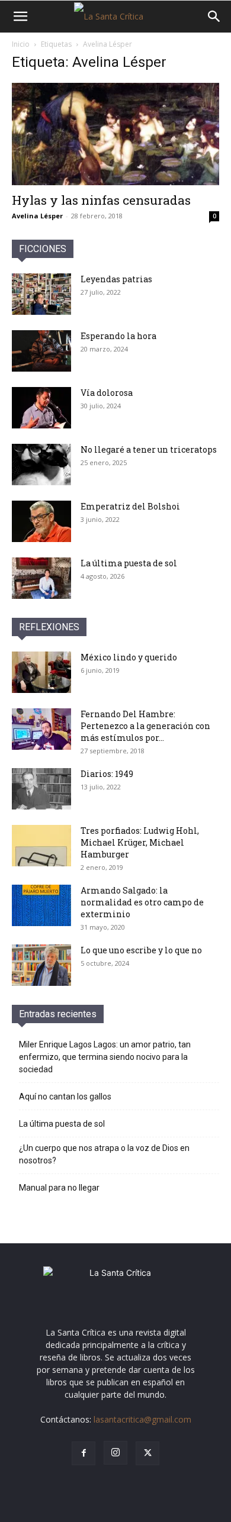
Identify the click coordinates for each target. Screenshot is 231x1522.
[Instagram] (115, 1453)
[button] (20, 17)
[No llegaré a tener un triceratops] (41, 464)
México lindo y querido (129, 657)
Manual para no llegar (59, 1187)
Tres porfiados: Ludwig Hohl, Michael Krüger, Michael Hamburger (140, 842)
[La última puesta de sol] (41, 578)
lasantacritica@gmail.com (142, 1419)
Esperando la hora (118, 335)
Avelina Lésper (37, 215)
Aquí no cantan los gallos (65, 1096)
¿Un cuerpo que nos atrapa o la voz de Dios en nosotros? (104, 1154)
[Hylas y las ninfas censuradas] (115, 134)
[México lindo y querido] (41, 672)
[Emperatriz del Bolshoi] (41, 521)
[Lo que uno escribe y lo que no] (41, 965)
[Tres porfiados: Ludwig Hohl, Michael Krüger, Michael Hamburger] (41, 845)
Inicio (21, 44)
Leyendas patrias (116, 279)
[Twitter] (147, 1453)
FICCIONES (42, 248)
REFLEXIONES (49, 627)
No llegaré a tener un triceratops (149, 449)
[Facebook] (83, 1453)
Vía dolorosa (107, 392)
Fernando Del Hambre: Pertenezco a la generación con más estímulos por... (145, 725)
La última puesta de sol (129, 563)
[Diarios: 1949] (41, 789)
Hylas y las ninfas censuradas (101, 200)
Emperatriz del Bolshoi (130, 506)
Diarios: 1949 (107, 773)
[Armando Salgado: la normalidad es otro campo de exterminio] (41, 905)
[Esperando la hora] (41, 351)
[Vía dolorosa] (41, 407)
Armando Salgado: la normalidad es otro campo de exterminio (142, 902)
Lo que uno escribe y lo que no (141, 950)
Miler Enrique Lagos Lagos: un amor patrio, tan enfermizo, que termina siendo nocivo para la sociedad (105, 1057)
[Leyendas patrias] (41, 294)
